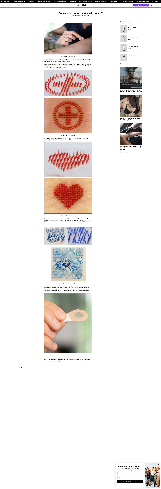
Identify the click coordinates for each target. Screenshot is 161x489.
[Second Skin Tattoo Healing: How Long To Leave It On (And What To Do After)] (131, 134)
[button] (4, 5)
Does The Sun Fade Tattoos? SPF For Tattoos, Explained (130, 119)
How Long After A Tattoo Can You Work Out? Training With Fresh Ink (131, 90)
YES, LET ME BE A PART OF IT (130, 481)
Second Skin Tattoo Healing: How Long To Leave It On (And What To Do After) (130, 147)
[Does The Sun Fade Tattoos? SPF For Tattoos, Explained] (131, 106)
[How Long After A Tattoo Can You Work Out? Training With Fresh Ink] (131, 78)
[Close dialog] (158, 464)
